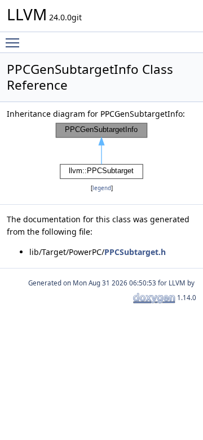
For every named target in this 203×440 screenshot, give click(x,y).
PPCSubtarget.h (135, 252)
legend (101, 188)
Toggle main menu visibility (15, 42)
